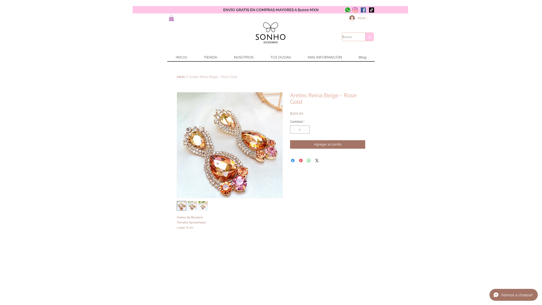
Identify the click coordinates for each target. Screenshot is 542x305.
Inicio (181, 77)
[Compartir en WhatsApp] (308, 160)
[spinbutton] (300, 129)
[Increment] (306, 129)
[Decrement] (293, 129)
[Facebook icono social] (363, 9)
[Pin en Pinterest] (300, 160)
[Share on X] (316, 160)
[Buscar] (369, 37)
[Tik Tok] (371, 9)
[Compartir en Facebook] (292, 160)
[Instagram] (355, 9)
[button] (171, 18)
